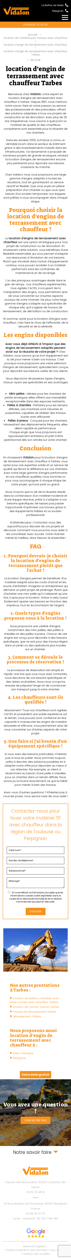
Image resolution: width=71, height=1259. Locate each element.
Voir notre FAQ (35, 1120)
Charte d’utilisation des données (26, 1250)
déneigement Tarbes (27, 1016)
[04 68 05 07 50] (65, 10)
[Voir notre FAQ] (35, 1112)
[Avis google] (35, 1233)
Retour (35, 60)
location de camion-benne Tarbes (36, 1007)
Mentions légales (34, 1246)
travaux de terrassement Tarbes (34, 1012)
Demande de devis (35, 24)
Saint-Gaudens (23, 1053)
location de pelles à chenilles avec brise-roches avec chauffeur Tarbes (34, 1000)
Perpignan (19, 1058)
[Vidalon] (16, 11)
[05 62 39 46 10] (65, 5)
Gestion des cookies (36, 1254)
